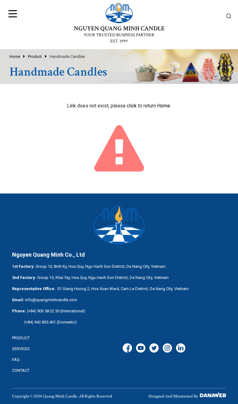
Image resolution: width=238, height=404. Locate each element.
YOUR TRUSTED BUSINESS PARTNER (119, 35)
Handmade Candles (67, 56)
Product (35, 56)
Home (14, 56)
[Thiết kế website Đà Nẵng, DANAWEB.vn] (212, 396)
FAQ (16, 359)
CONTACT (20, 370)
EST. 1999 (119, 41)
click (132, 106)
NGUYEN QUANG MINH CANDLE (119, 28)
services (21, 348)
